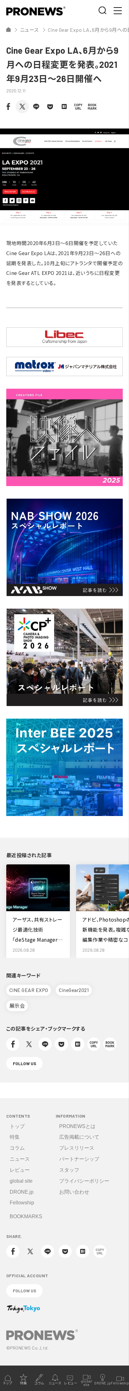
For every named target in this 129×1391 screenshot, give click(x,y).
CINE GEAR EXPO (28, 990)
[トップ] (8, 29)
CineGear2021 (74, 990)
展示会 (17, 1006)
